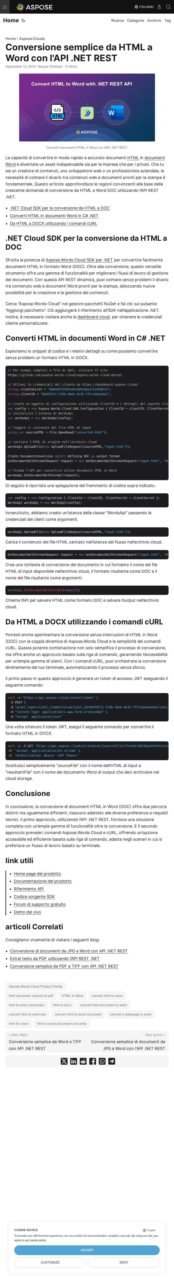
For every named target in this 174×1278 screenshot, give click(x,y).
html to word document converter (62, 1023)
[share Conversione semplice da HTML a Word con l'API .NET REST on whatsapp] (102, 1062)
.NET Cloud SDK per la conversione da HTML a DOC (60, 208)
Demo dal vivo (27, 912)
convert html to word (107, 996)
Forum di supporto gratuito (40, 904)
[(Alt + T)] (23, 20)
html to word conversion (26, 1005)
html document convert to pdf (31, 996)
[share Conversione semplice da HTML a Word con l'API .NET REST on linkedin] (73, 1062)
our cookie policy (35, 1240)
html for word (19, 1023)
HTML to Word (72, 996)
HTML (133, 157)
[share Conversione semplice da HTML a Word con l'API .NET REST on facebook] (92, 1062)
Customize (50, 1262)
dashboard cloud (93, 316)
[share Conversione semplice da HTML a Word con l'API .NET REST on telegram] (111, 1062)
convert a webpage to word (130, 1014)
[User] (159, 7)
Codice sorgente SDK (34, 896)
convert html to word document (78, 1014)
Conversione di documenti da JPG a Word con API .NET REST (69, 951)
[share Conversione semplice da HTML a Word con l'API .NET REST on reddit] (83, 1062)
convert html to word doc (27, 1014)
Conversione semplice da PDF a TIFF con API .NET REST (64, 966)
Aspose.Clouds (32, 38)
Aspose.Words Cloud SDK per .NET (79, 260)
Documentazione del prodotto (43, 881)
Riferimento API (29, 888)
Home (11, 20)
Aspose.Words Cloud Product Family (36, 986)
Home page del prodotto (37, 873)
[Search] (168, 7)
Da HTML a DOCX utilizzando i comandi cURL (53, 223)
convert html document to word (103, 1005)
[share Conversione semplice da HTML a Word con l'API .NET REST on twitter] (64, 1062)
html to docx (62, 1005)
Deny (124, 1262)
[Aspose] (34, 6)
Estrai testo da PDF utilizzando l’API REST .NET (55, 958)
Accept (87, 1250)
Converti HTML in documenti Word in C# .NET (54, 215)
